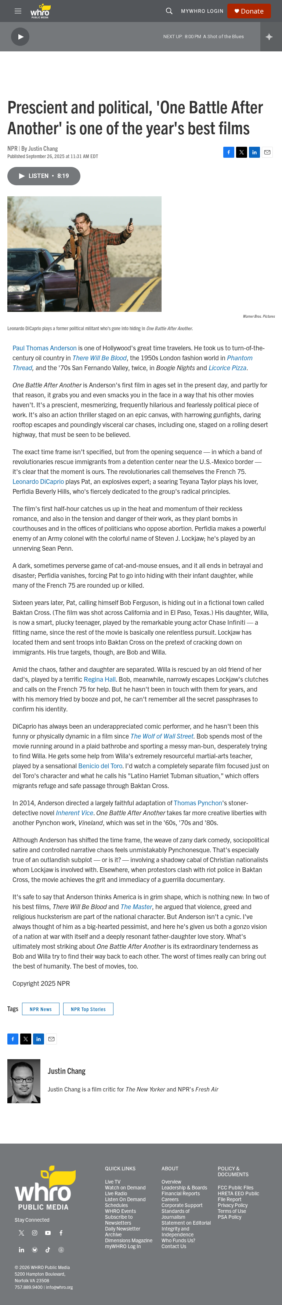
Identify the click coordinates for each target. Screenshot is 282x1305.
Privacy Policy (232, 1205)
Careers (170, 1199)
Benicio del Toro (100, 765)
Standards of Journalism (175, 1214)
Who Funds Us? (178, 1240)
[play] (20, 37)
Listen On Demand (125, 1199)
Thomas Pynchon (198, 802)
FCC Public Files (235, 1188)
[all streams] (271, 36)
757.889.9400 (29, 1287)
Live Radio (116, 1193)
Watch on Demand (125, 1188)
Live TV (112, 1182)
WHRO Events (120, 1211)
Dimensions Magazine (128, 1240)
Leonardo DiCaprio (38, 481)
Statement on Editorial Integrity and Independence (186, 1228)
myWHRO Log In (123, 1246)
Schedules (116, 1205)
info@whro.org (59, 1287)
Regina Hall (100, 679)
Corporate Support (182, 1205)
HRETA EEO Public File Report (238, 1196)
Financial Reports (181, 1193)
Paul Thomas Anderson (44, 347)
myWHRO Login (202, 10)
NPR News (41, 1009)
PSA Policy (229, 1217)
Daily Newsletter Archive (122, 1231)
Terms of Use (232, 1211)
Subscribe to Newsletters (119, 1220)
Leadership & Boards (184, 1188)
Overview (171, 1182)
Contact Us (174, 1246)
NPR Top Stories (88, 1009)
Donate (252, 11)
